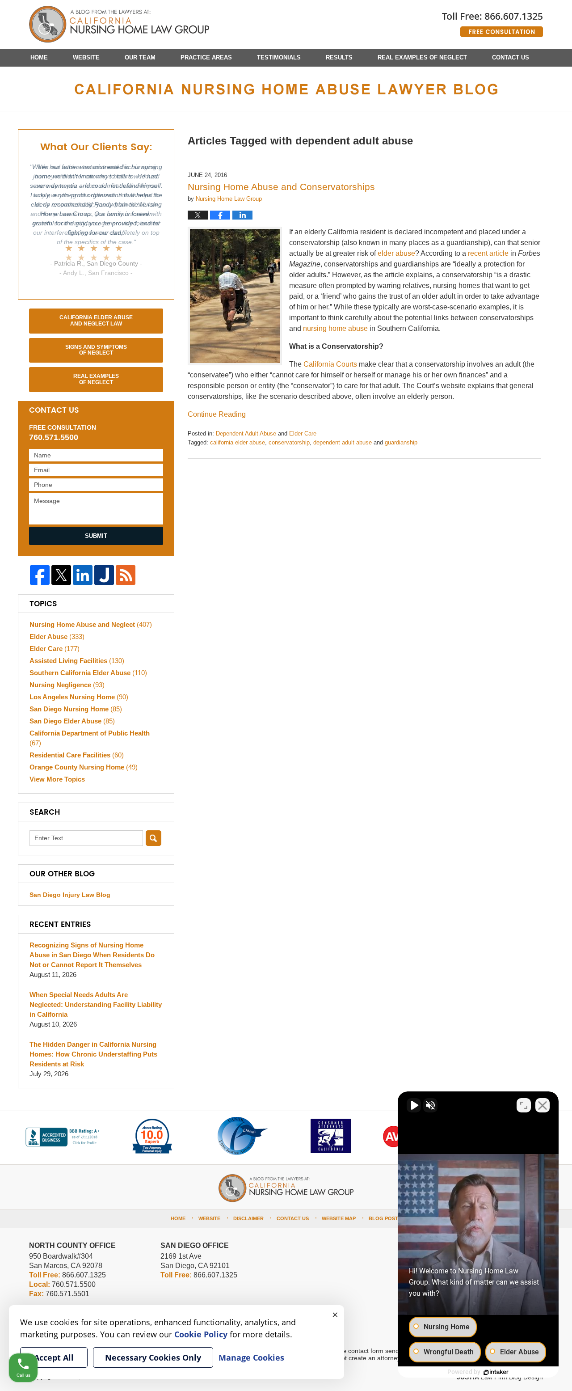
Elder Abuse (56, 636)
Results (339, 57)
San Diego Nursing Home (75, 709)
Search (153, 838)
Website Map (339, 1218)
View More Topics (57, 779)
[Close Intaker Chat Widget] (542, 1105)
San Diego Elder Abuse (72, 721)
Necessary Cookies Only (153, 1357)
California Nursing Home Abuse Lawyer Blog (119, 24)
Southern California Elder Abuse (88, 672)
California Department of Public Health (89, 738)
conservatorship (289, 442)
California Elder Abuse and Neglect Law (96, 320)
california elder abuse (237, 442)
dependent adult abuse (342, 442)
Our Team (140, 57)
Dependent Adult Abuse (246, 433)
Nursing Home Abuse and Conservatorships (281, 187)
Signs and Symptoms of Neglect (96, 350)
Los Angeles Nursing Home (78, 697)
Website (86, 57)
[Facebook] (39, 575)
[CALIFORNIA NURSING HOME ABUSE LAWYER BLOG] (286, 89)
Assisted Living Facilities (76, 660)
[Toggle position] (524, 1105)
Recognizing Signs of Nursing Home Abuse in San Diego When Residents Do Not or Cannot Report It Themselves (92, 954)
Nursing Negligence (67, 685)
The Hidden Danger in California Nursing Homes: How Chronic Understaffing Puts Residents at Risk (93, 1054)
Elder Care (302, 433)
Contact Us (510, 57)
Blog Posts (385, 1218)
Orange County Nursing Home (83, 767)
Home (39, 57)
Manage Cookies (251, 1357)
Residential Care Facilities (76, 755)
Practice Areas (206, 57)
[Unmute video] (414, 1105)
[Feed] (125, 575)
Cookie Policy (200, 1334)
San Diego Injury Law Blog (69, 894)
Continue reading (217, 414)
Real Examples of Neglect (422, 57)
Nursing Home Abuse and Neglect (90, 624)
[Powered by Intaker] (496, 1372)
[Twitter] (61, 575)
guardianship (401, 442)
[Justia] (104, 575)
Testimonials (279, 57)
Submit (96, 536)
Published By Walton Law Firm (492, 21)
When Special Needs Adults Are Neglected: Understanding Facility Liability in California (95, 1004)
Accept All (54, 1357)
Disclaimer (248, 1218)
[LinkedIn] (82, 575)
